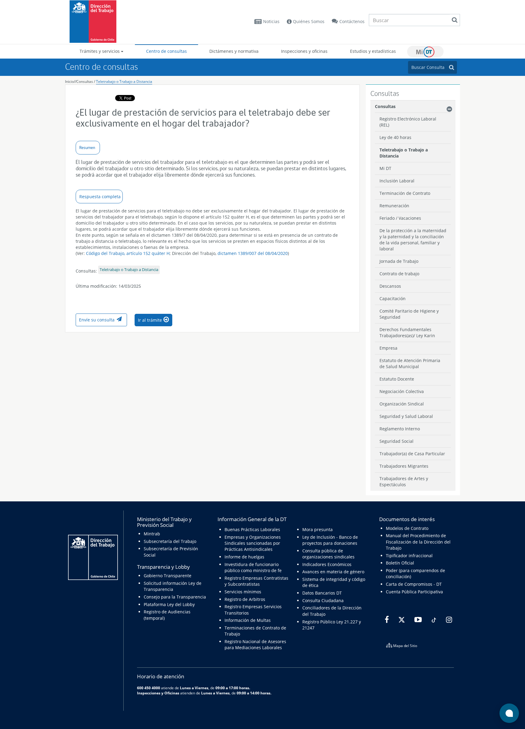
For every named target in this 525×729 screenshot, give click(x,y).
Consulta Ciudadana (323, 600)
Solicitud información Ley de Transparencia (172, 586)
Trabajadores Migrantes (403, 466)
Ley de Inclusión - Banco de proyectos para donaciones (330, 540)
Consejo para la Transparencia (175, 597)
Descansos (390, 286)
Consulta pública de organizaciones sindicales (328, 554)
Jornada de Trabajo (398, 261)
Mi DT (425, 51)
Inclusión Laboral (396, 181)
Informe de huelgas (244, 557)
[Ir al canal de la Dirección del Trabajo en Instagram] (448, 619)
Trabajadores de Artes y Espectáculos (403, 481)
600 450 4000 (148, 687)
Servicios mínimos (243, 592)
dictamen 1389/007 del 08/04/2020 (253, 253)
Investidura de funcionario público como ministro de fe (253, 567)
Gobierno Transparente (167, 575)
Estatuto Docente (396, 379)
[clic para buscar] (454, 20)
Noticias (271, 21)
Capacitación (392, 298)
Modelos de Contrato (407, 528)
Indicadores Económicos (327, 564)
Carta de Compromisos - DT (414, 584)
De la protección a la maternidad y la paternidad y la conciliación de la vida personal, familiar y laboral (412, 240)
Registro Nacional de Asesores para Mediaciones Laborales (255, 644)
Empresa (388, 348)
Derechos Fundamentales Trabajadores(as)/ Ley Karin (407, 332)
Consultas (84, 81)
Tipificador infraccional (409, 555)
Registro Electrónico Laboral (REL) (407, 122)
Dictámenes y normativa (234, 51)
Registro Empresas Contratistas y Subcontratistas (256, 581)
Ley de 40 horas (395, 137)
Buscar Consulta (427, 67)
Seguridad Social (396, 441)
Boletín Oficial (400, 563)
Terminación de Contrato (404, 193)
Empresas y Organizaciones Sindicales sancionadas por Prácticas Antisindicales (253, 543)
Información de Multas (248, 620)
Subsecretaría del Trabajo (170, 541)
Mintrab (152, 534)
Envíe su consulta (97, 320)
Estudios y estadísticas (373, 51)
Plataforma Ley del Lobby (169, 604)
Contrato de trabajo (399, 273)
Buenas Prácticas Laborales (252, 529)
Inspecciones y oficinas (304, 51)
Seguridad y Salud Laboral (406, 416)
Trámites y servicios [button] (100, 51)
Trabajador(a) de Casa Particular (412, 453)
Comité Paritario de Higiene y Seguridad (409, 314)
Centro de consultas (166, 51)
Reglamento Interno (399, 429)
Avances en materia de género (333, 572)
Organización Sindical (401, 404)
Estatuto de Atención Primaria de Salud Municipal (409, 363)
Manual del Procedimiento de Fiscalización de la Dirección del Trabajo (418, 542)
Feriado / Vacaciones (400, 218)
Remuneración (394, 206)
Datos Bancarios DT (322, 593)
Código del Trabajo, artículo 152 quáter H (128, 253)
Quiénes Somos (308, 21)
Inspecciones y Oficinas (158, 692)
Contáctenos (352, 21)
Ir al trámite (150, 320)
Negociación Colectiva (401, 391)
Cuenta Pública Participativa (414, 592)
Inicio (69, 81)
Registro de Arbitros (245, 599)
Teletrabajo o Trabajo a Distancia (124, 81)
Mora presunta (317, 529)
